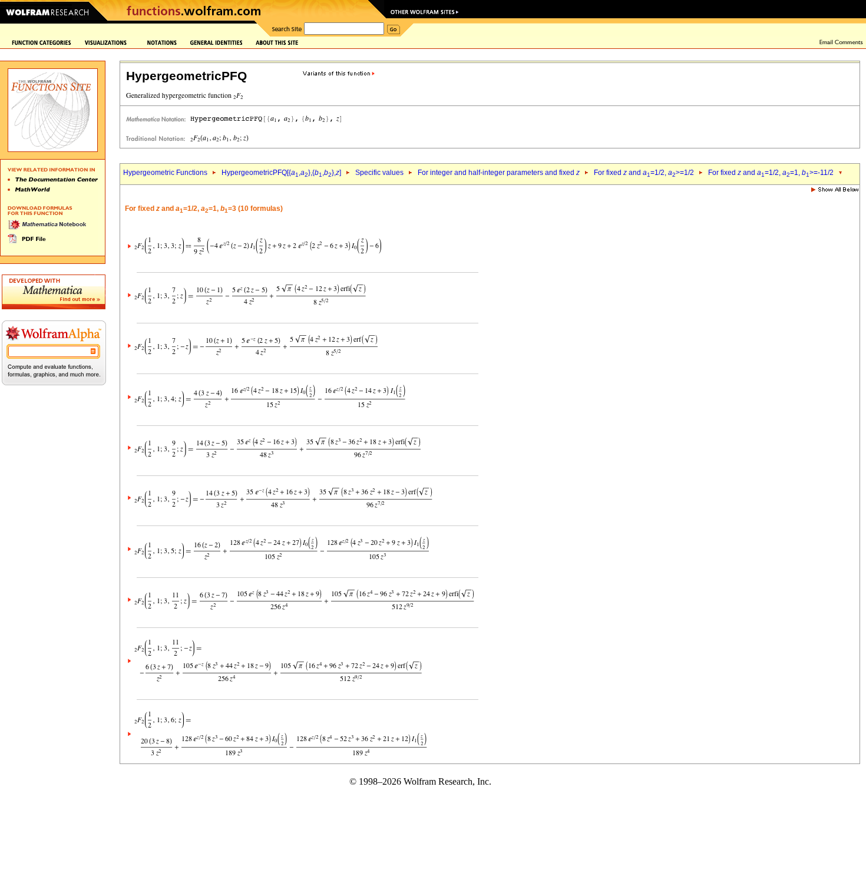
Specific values (379, 172)
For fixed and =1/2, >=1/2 (644, 172)
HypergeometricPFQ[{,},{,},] (281, 172)
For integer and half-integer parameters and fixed (499, 172)
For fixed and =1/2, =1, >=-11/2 (771, 172)
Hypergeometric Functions (165, 172)
